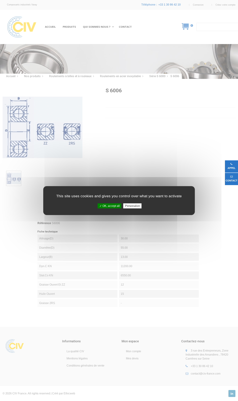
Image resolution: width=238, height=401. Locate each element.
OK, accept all (111, 205)
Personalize (132, 205)
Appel (232, 168)
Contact (231, 180)
